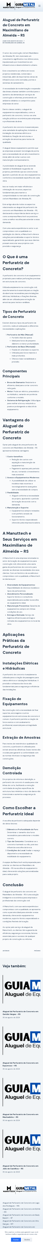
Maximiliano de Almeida (13, 43)
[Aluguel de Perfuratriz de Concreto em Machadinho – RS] (21, 1092)
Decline (27, 1240)
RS (24, 43)
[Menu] (39, 6)
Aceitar (16, 1240)
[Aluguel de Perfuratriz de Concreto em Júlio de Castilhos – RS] (21, 1144)
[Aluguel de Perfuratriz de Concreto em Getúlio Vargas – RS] (21, 989)
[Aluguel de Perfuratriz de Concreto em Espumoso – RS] (21, 1041)
